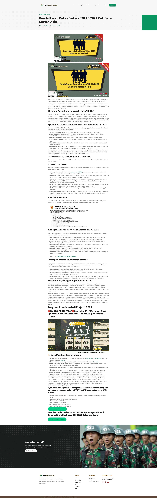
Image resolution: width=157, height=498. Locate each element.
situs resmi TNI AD (76, 172)
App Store (98, 358)
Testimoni (100, 5)
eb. (98, 362)
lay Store (89, 358)
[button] (50, 336)
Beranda (74, 5)
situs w (95, 362)
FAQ (105, 5)
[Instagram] (102, 482)
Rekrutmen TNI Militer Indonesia (66, 256)
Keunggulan (81, 5)
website (62, 360)
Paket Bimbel (88, 5)
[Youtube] (108, 482)
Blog (95, 5)
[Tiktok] (105, 482)
